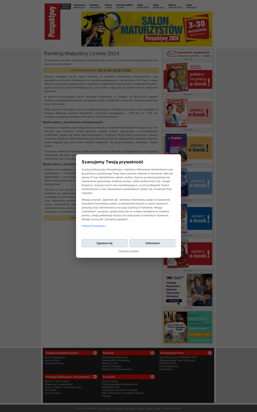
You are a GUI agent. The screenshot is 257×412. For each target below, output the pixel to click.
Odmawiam (152, 243)
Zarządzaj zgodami (129, 251)
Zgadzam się (105, 243)
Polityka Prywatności (93, 225)
